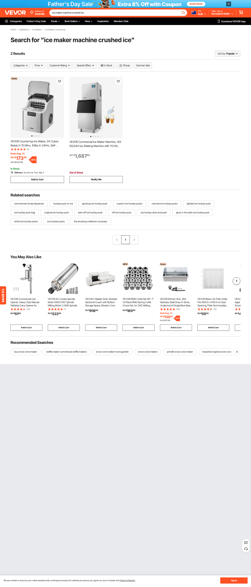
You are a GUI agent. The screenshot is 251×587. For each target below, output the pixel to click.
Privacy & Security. (127, 580)
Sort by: (222, 53)
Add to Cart (37, 179)
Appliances (24, 29)
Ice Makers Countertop (55, 29)
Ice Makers (37, 29)
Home (13, 29)
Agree (234, 580)
